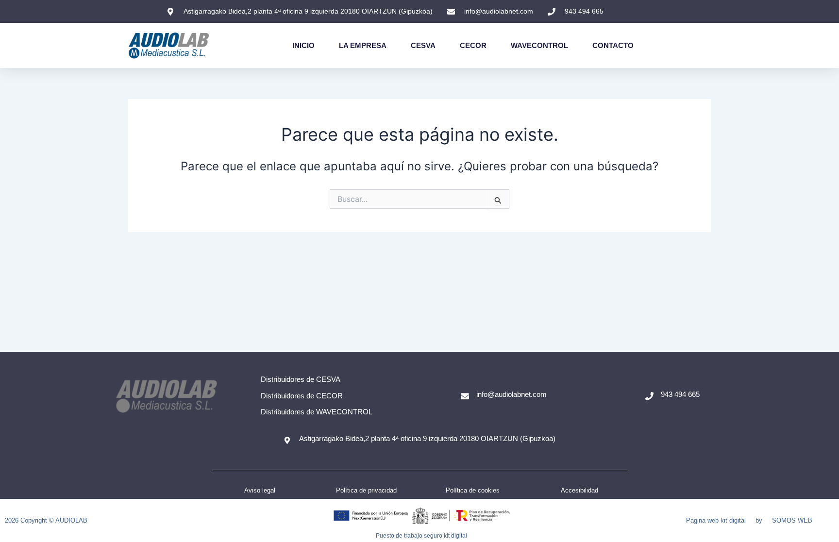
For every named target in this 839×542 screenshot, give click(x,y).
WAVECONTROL (539, 45)
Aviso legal (259, 490)
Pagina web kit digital (716, 520)
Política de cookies (473, 490)
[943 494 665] (649, 396)
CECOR (473, 45)
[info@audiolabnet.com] (465, 396)
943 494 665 (680, 394)
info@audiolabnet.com (511, 394)
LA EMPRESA (362, 45)
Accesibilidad (579, 490)
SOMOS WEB (792, 520)
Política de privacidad (366, 490)
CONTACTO (613, 45)
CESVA (423, 45)
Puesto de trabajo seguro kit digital (421, 535)
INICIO (303, 45)
